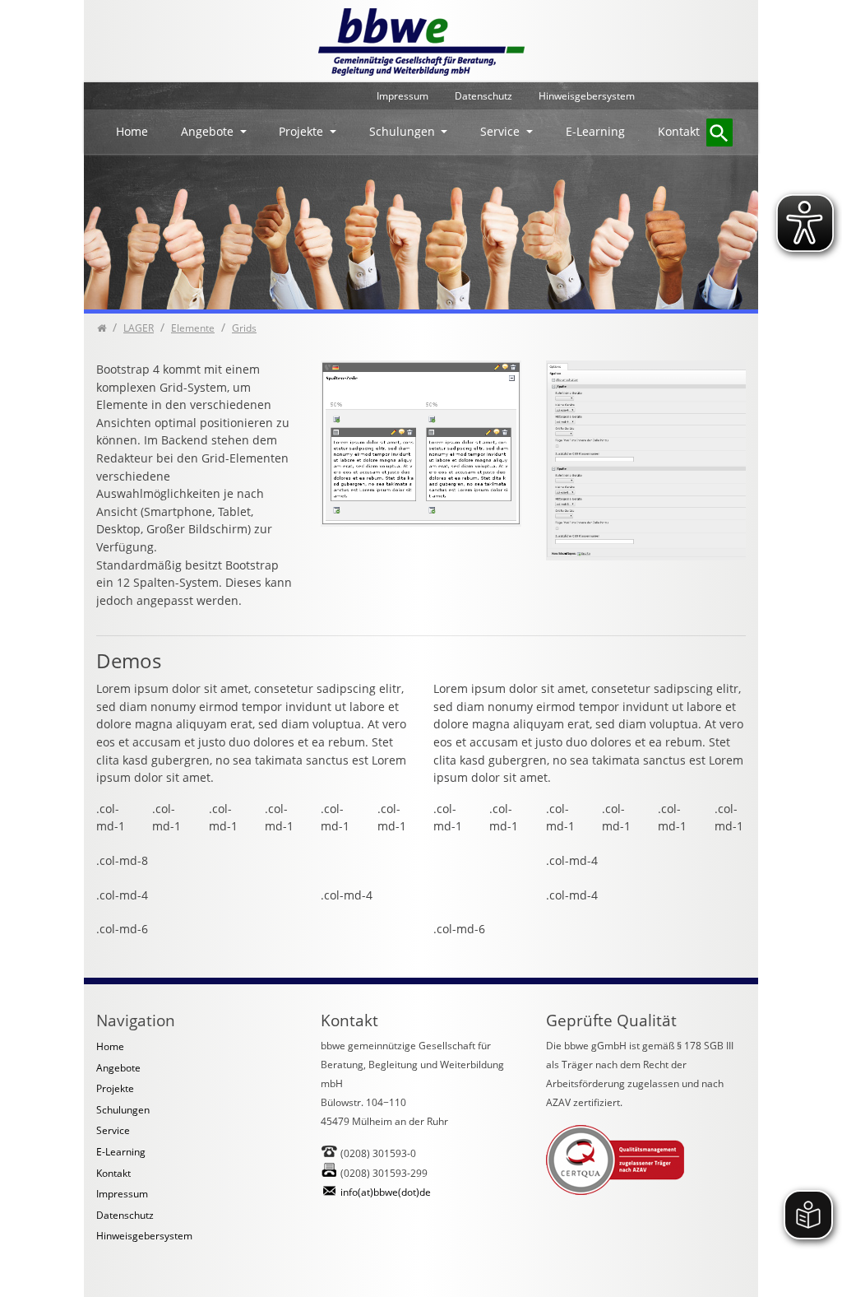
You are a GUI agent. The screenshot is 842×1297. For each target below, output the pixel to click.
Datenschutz (483, 96)
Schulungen (403, 131)
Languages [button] (699, 96)
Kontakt (679, 131)
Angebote (209, 131)
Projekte (302, 131)
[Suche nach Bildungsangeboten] (719, 132)
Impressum (402, 96)
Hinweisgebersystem (587, 96)
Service (501, 131)
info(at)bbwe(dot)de (385, 1192)
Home (132, 131)
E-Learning (595, 131)
